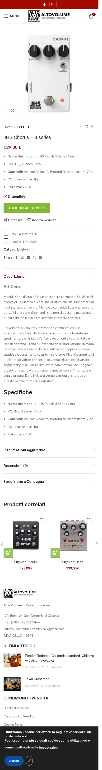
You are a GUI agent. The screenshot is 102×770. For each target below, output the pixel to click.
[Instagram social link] (50, 4)
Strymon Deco (72, 562)
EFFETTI (24, 127)
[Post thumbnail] (12, 661)
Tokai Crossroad (37, 679)
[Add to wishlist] (41, 519)
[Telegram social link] (40, 258)
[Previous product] (80, 127)
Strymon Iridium (26, 562)
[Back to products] (86, 127)
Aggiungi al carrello (26, 208)
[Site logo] (49, 16)
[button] (8, 553)
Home (8, 127)
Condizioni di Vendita (19, 716)
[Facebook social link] (44, 4)
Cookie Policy (13, 724)
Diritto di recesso (16, 708)
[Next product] (92, 127)
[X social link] (22, 258)
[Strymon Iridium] (26, 535)
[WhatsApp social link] (34, 258)
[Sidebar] (6, 237)
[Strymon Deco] (73, 535)
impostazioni (49, 747)
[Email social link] (28, 258)
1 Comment (54, 667)
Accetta (14, 761)
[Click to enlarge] (12, 110)
